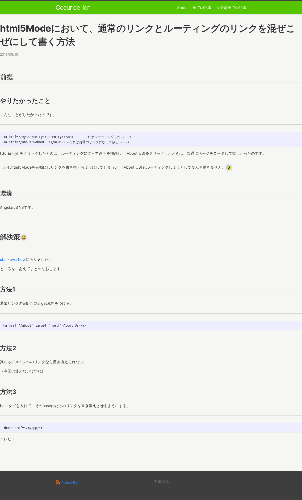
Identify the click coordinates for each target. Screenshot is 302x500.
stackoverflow (13, 259)
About (182, 7)
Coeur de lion (73, 7)
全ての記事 (202, 7)
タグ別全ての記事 (231, 7)
